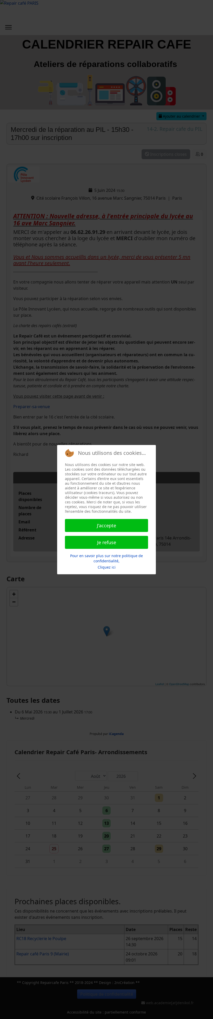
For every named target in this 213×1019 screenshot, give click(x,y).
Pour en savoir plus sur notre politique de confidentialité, (106, 558)
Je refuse (106, 542)
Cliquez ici (107, 567)
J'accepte (106, 525)
